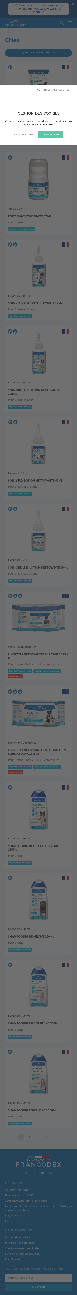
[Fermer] (38, 647)
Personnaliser (23, 135)
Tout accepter (51, 135)
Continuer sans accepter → (55, 90)
